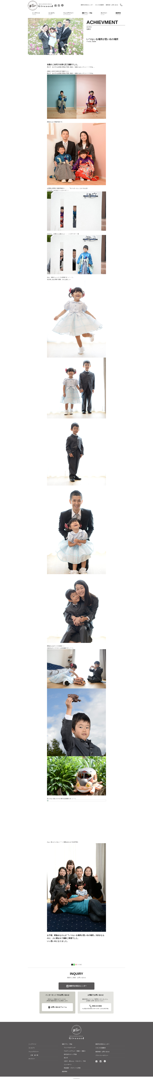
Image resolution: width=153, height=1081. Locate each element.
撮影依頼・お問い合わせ (112, 4)
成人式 (66, 1057)
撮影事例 (64, 1071)
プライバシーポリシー (101, 1055)
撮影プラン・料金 (67, 1044)
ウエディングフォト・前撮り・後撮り (75, 1051)
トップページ (32, 1044)
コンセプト (32, 1047)
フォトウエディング (69, 1047)
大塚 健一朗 (34, 1055)
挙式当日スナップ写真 (70, 1054)
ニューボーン (68, 1064)
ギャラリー (32, 1058)
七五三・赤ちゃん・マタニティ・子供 (75, 1061)
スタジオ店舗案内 (99, 4)
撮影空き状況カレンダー (87, 4)
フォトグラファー (34, 1051)
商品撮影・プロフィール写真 (72, 1068)
